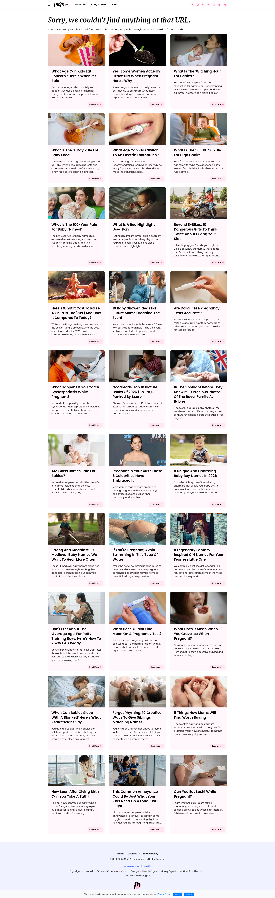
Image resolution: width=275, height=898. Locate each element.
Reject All (189, 894)
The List (198, 871)
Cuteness (112, 871)
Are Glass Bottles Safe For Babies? (73, 473)
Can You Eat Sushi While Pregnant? (195, 794)
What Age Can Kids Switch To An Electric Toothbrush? (136, 153)
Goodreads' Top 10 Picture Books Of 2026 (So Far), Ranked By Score (135, 392)
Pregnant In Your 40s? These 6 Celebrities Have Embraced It (137, 475)
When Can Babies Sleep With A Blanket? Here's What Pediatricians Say (76, 717)
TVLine (100, 871)
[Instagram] (198, 4)
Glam (124, 871)
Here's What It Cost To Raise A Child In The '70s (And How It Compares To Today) (76, 313)
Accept (177, 894)
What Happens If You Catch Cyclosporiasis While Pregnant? (75, 392)
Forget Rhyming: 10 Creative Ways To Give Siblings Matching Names (137, 717)
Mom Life (80, 4)
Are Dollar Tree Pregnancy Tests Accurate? (197, 311)
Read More (94, 104)
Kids (114, 4)
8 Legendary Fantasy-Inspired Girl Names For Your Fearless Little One (199, 554)
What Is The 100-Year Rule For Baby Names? (74, 227)
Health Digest (150, 871)
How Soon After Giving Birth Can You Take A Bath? (75, 794)
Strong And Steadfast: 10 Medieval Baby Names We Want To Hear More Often (74, 554)
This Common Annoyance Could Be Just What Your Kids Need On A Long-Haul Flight (135, 799)
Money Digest (168, 871)
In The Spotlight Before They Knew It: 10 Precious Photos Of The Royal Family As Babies (198, 394)
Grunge (135, 871)
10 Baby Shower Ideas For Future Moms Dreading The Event (136, 313)
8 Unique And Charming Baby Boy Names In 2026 (195, 473)
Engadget (75, 871)
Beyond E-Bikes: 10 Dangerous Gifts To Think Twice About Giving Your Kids (195, 232)
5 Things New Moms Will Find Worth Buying (195, 715)
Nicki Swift (185, 871)
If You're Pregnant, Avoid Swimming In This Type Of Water (135, 554)
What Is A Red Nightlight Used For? (134, 227)
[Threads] (214, 4)
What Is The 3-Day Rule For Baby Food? (74, 153)
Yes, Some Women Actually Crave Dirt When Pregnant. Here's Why (136, 76)
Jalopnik (88, 871)
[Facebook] (192, 4)
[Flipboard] (208, 4)
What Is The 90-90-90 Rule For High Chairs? (197, 153)
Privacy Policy (150, 854)
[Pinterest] (203, 4)
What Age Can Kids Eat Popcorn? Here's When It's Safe (73, 76)
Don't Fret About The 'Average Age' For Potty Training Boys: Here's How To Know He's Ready (76, 636)
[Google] (219, 4)
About (120, 854)
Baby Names (98, 4)
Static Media (124, 859)
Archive (132, 854)
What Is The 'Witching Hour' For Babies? (198, 74)
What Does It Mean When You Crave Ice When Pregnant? (196, 634)
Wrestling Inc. (143, 875)
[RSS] (225, 4)
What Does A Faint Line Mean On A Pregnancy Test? (137, 632)
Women (128, 875)
